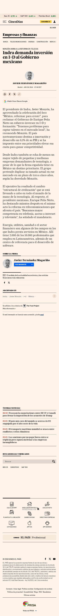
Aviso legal (17, 589)
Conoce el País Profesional (29, 537)
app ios (29, 527)
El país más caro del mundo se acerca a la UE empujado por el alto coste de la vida (27, 422)
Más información (9, 309)
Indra (5, 296)
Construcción (42, 42)
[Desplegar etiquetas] (54, 296)
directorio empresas (47, 517)
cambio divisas (29, 517)
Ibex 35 (7, 16)
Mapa (36, 592)
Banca (5, 42)
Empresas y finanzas (20, 35)
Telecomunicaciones (18, 42)
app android (47, 527)
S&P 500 (24, 16)
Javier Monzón (15, 296)
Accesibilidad (28, 592)
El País (52, 27)
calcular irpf (12, 508)
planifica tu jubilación (11, 517)
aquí (42, 315)
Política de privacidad (15, 592)
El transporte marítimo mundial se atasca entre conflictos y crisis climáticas (28, 430)
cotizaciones (11, 527)
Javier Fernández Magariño (29, 83)
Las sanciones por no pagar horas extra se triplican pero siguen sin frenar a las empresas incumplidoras (25, 440)
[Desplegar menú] (5, 22)
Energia (31, 42)
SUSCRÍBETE (45, 22)
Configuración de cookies (43, 589)
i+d (25, 296)
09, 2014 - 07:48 (32, 87)
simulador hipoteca (29, 508)
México (31, 296)
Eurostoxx (15, 467)
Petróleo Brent (44, 16)
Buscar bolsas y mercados (16, 454)
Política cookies (27, 589)
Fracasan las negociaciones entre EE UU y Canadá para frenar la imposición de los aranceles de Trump (29, 414)
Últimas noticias (11, 408)
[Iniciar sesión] (54, 21)
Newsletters (47, 592)
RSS (40, 592)
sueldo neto (47, 508)
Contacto (9, 589)
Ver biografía (20, 264)
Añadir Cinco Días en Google (17, 101)
